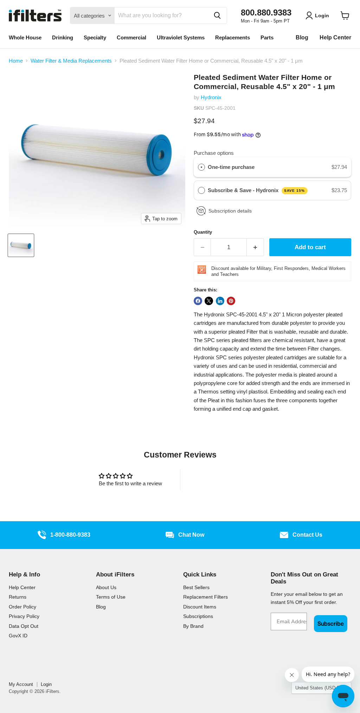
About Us (106, 587)
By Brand (193, 626)
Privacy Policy (24, 616)
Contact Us (307, 535)
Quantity (203, 232)
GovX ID (18, 635)
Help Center (335, 37)
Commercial (131, 37)
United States (318, 687)
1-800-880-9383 (70, 535)
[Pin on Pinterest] (231, 301)
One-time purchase (231, 167)
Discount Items (199, 607)
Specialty (95, 37)
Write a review (229, 479)
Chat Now (191, 535)
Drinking (62, 37)
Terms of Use (111, 597)
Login (46, 684)
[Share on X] (209, 301)
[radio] (201, 167)
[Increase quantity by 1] (255, 247)
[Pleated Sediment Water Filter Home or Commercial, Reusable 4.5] (21, 245)
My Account (21, 684)
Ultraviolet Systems (181, 37)
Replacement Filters (205, 597)
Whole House (25, 37)
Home (16, 61)
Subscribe (330, 623)
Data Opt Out (23, 626)
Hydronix (211, 97)
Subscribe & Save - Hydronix (256, 190)
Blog (302, 37)
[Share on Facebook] (198, 301)
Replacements (232, 37)
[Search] (217, 15)
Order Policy (22, 607)
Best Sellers (196, 587)
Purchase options (214, 153)
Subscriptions (198, 616)
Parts (267, 37)
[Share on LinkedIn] (220, 301)
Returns (17, 597)
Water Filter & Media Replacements (71, 61)
